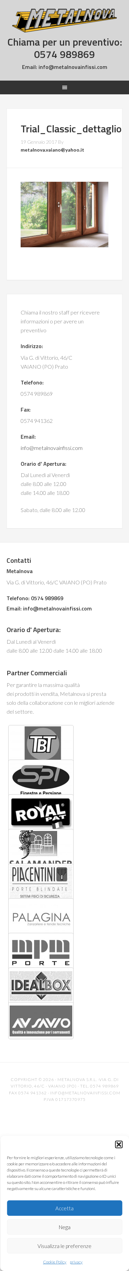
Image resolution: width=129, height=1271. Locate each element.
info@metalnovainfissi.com (72, 67)
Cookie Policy (54, 1261)
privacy (76, 1261)
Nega (65, 1227)
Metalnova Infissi (65, 20)
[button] (118, 1144)
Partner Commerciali (37, 672)
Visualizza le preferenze (64, 1246)
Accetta (64, 1208)
